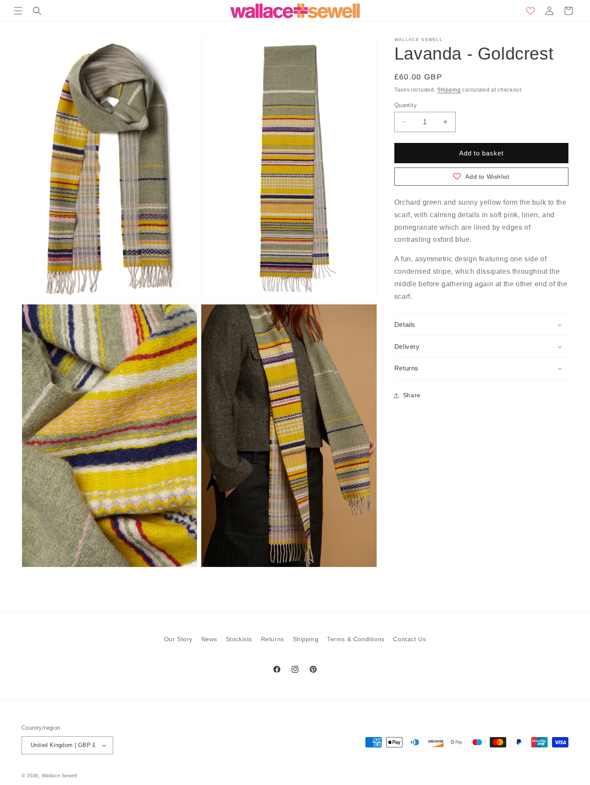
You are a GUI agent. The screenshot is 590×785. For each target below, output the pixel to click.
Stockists (239, 639)
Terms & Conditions (356, 639)
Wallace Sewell (59, 775)
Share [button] (412, 395)
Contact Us (409, 639)
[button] (18, 10)
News (209, 639)
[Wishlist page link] (530, 10)
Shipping (449, 90)
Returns (272, 639)
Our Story (178, 639)
